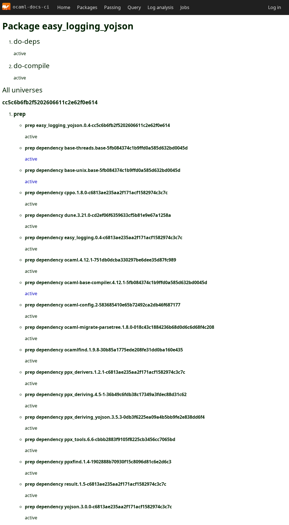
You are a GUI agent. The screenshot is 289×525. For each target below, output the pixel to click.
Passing (112, 7)
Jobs (184, 7)
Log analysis (161, 7)
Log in (274, 7)
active (31, 159)
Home (63, 7)
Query (134, 7)
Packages (87, 7)
